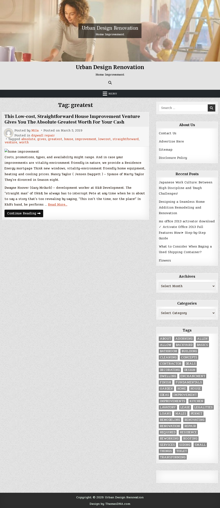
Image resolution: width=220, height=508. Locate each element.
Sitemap (166, 149)
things (166, 451)
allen (202, 338)
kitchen (196, 401)
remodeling (170, 420)
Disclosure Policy (173, 157)
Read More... (57, 204)
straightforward (126, 139)
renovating (194, 420)
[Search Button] (110, 83)
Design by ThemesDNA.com (110, 503)
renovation (170, 426)
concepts (189, 357)
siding (184, 445)
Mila (35, 130)
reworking (169, 438)
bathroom (168, 351)
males (180, 413)
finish (165, 382)
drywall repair (43, 135)
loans (165, 413)
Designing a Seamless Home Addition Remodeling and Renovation (182, 207)
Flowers (165, 260)
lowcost (104, 139)
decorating (170, 370)
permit (196, 413)
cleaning (168, 357)
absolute (28, 139)
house (68, 139)
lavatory (168, 407)
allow (165, 345)
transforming (173, 457)
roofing (190, 438)
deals (191, 363)
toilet (181, 451)
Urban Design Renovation (110, 28)
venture (11, 142)
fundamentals (189, 382)
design (190, 370)
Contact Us (167, 133)
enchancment (192, 376)
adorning (184, 338)
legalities (203, 407)
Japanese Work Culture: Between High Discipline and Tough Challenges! (185, 188)
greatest (55, 139)
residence (188, 432)
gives (41, 139)
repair (190, 426)
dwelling (168, 376)
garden (166, 388)
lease (185, 407)
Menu (112, 93)
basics (202, 345)
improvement (85, 139)
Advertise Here (171, 141)
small (200, 445)
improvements (172, 401)
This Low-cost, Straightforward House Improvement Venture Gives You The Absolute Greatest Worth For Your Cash (72, 119)
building (189, 351)
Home (181, 388)
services (167, 445)
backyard (184, 345)
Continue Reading (25, 214)
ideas (164, 395)
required (168, 432)
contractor (170, 363)
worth (24, 142)
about (165, 338)
